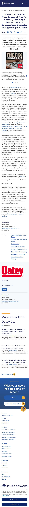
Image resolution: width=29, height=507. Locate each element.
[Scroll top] (23, 409)
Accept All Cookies (14, 504)
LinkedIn (20, 215)
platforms (22, 176)
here (25, 180)
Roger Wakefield (6, 132)
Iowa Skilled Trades (16, 126)
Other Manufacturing (21, 252)
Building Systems (22, 249)
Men (12, 252)
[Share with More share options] (25, 32)
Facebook (10, 215)
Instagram (4, 216)
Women (13, 249)
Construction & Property (18, 246)
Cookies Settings (14, 499)
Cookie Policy (5, 495)
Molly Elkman (5, 124)
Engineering (14, 254)
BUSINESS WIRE (14, 88)
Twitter (15, 215)
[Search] (22, 3)
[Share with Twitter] (11, 32)
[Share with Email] (18, 32)
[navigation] (25, 3)
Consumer (22, 254)
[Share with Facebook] (14, 32)
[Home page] (8, 3)
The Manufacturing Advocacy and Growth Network (14, 128)
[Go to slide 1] (12, 83)
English (4, 289)
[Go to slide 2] (15, 83)
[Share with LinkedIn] (7, 32)
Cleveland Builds (6, 126)
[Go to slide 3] (17, 83)
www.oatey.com (6, 213)
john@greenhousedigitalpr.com (10, 228)
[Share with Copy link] (21, 32)
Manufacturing (15, 244)
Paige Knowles (20, 123)
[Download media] (26, 76)
